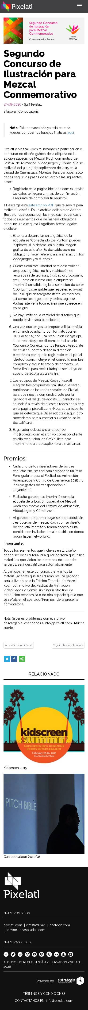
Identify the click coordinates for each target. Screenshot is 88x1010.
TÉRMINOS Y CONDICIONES (44, 994)
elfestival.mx (35, 925)
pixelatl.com (13, 925)
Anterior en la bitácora (18, 645)
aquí (71, 132)
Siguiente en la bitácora (68, 645)
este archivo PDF (41, 205)
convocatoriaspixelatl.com (25, 930)
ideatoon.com (59, 925)
